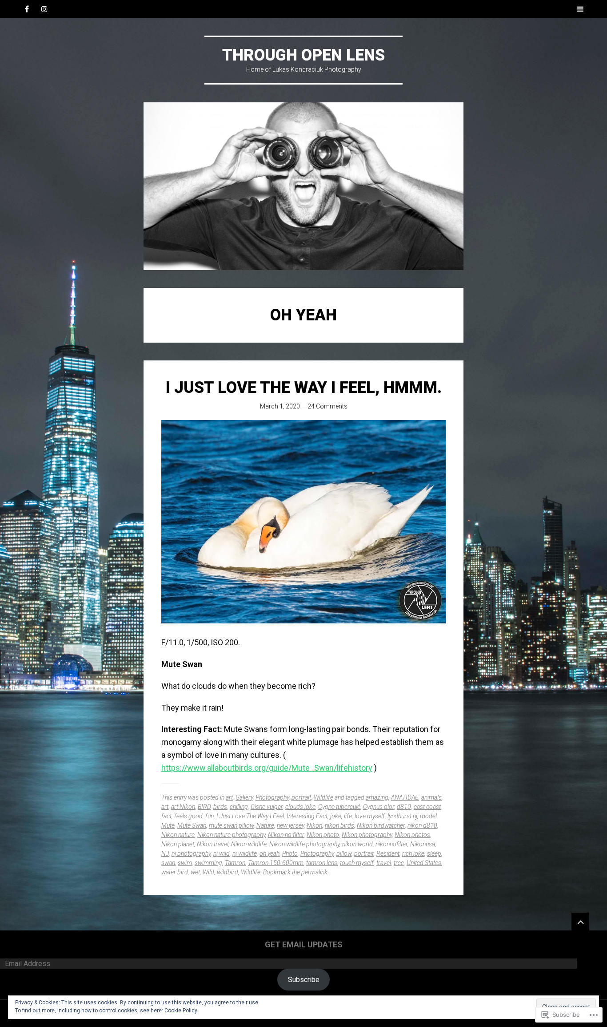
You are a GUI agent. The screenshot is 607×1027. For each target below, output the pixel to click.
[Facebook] (27, 9)
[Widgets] (580, 921)
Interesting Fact (307, 816)
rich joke (413, 853)
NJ (165, 853)
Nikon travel (212, 844)
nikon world (357, 844)
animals (431, 797)
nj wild (221, 853)
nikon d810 (422, 825)
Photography (272, 797)
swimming (208, 862)
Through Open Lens (303, 55)
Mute (168, 825)
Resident (387, 853)
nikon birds (339, 825)
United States (424, 862)
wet (195, 872)
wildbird (227, 872)
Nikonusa (422, 844)
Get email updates (304, 944)
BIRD (204, 806)
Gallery (244, 797)
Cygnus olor (378, 806)
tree (399, 862)
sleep (434, 853)
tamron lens (321, 862)
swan (168, 862)
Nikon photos (412, 834)
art (229, 797)
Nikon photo (323, 834)
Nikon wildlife (249, 844)
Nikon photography (367, 834)
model (428, 816)
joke (335, 816)
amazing (377, 797)
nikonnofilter (391, 844)
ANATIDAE (405, 797)
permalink (314, 872)
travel (383, 862)
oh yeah (270, 853)
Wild (208, 872)
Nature (265, 825)
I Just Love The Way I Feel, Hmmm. (304, 387)
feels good (188, 816)
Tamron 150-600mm (276, 862)
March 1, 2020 (280, 406)
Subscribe (303, 979)
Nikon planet (177, 844)
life (348, 816)
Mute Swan (191, 825)
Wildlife (323, 797)
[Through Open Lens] (303, 186)
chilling (239, 806)
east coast (427, 806)
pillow (343, 853)
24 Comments (327, 406)
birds (220, 806)
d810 (404, 806)
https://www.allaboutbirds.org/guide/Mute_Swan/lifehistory (266, 767)
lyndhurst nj (402, 816)
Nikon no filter (286, 834)
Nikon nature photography (231, 834)
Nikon (314, 825)
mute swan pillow (231, 825)
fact (166, 816)
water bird (174, 872)
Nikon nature (178, 834)
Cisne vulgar (267, 806)
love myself (370, 816)
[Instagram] (44, 9)
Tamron (235, 862)
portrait (301, 797)
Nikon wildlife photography (304, 844)
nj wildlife (244, 853)
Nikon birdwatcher (381, 825)
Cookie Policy (180, 1010)
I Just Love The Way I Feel (250, 816)
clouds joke (300, 806)
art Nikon (183, 806)
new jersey (290, 825)
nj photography (191, 853)
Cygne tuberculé (339, 806)
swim (185, 862)
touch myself (357, 862)
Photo (290, 853)
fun (209, 816)
